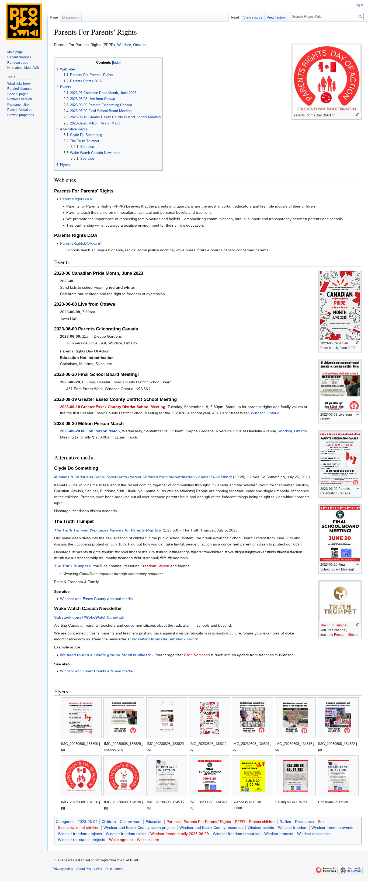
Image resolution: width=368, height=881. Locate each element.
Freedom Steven (346, 635)
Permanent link (18, 104)
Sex (321, 821)
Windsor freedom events (332, 827)
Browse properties (20, 115)
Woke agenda (121, 839)
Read (235, 17)
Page (54, 17)
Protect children (262, 821)
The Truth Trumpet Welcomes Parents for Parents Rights (106, 530)
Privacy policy (63, 869)
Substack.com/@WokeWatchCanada (87, 617)
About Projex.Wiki (89, 869)
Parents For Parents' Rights (207, 821)
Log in (359, 5)
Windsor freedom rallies (126, 834)
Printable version (19, 99)
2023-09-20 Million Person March (90, 431)
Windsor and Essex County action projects (139, 827)
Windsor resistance (313, 834)
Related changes (19, 89)
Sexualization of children (78, 827)
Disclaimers (114, 869)
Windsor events (261, 827)
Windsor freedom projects (80, 834)
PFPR (240, 821)
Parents (173, 821)
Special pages (17, 94)
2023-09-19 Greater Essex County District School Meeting (112, 407)
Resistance (304, 821)
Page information (19, 110)
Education (153, 821)
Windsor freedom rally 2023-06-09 (179, 834)
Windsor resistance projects (81, 839)
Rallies (285, 821)
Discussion (70, 17)
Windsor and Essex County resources (211, 827)
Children (109, 821)
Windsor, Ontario (131, 44)
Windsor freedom (292, 827)
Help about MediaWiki (23, 68)
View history (276, 17)
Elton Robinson (197, 655)
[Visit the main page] (23, 21)
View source (252, 17)
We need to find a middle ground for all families (103, 655)
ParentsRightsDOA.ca (78, 243)
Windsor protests (278, 834)
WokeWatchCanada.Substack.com (163, 639)
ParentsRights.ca (74, 199)
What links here (18, 83)
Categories (65, 821)
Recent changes (19, 57)
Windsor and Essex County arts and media (96, 599)
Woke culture (148, 839)
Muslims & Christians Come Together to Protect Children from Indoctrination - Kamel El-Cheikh (141, 477)
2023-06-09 (88, 821)
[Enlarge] (358, 114)
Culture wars (130, 821)
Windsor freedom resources (236, 834)
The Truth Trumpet (333, 625)
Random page (17, 63)
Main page (15, 52)
